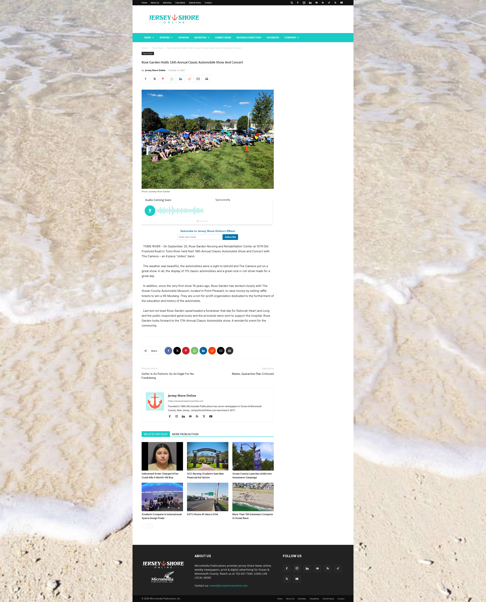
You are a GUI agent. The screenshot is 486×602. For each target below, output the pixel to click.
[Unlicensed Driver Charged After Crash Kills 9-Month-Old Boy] (162, 456)
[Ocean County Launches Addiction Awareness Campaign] (253, 456)
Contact (208, 3)
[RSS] (323, 2)
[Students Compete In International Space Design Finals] (162, 497)
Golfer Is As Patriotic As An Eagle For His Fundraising (168, 376)
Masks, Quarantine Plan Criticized (253, 374)
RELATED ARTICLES (156, 434)
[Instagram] (304, 2)
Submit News (195, 3)
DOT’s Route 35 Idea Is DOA (202, 514)
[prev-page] (144, 525)
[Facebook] (298, 2)
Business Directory (249, 37)
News (147, 37)
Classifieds (180, 3)
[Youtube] (341, 2)
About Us (155, 3)
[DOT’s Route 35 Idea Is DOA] (207, 497)
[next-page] (150, 525)
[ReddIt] (189, 79)
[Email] (198, 79)
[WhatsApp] (171, 79)
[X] (335, 2)
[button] (292, 2)
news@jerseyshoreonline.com (229, 585)
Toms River (157, 48)
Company (290, 37)
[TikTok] (329, 2)
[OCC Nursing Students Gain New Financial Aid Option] (207, 456)
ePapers (165, 37)
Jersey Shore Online (155, 70)
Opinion (183, 37)
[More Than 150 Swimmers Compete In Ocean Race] (253, 497)
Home (144, 3)
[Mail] (316, 2)
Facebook (273, 37)
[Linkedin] (310, 2)
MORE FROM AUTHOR (185, 434)
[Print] (206, 79)
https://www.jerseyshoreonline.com (185, 401)
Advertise (167, 3)
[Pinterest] (163, 79)
